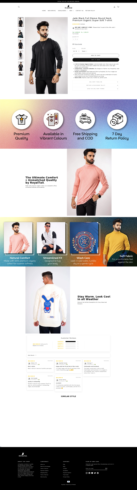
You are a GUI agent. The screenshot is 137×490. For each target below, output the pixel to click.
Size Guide (78, 44)
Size (73, 48)
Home (44, 10)
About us (42, 464)
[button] (75, 24)
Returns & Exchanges (45, 466)
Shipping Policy (44, 472)
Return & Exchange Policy (95, 85)
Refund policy (43, 476)
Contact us (79, 10)
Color (83, 48)
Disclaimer (65, 470)
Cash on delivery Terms (95, 88)
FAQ (64, 464)
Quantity (75, 36)
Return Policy (90, 10)
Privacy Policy (66, 476)
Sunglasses (62, 10)
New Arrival (52, 10)
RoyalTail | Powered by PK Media (68, 484)
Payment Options (44, 470)
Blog (64, 466)
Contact (65, 468)
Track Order (65, 474)
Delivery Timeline (95, 81)
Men (71, 10)
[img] (31, 361)
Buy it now (96, 59)
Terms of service (44, 468)
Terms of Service (44, 474)
